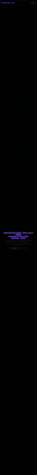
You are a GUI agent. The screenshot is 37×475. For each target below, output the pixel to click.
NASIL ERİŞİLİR (23, 248)
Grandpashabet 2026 (8, 2)
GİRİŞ (33, 2)
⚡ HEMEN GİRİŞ (14, 248)
